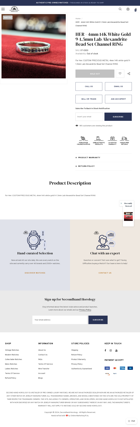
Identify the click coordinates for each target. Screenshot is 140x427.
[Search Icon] (120, 9)
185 (80, 126)
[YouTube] (117, 350)
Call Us (89, 86)
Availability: (80, 54)
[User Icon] (128, 9)
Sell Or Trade (88, 99)
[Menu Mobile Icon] (3, 9)
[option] (34, 46)
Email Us (118, 86)
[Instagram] (112, 350)
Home (78, 19)
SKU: (77, 50)
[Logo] (14, 9)
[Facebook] (107, 350)
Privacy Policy (85, 310)
